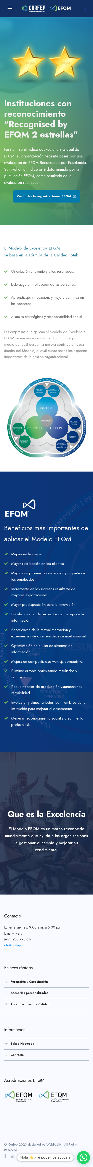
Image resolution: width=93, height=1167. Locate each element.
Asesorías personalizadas (29, 993)
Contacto (17, 1054)
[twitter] (20, 1156)
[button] (83, 1157)
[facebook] (5, 1156)
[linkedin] (12, 1156)
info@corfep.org (15, 945)
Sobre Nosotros (22, 1043)
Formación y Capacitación (29, 981)
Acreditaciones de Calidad (30, 1004)
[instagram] (28, 1156)
